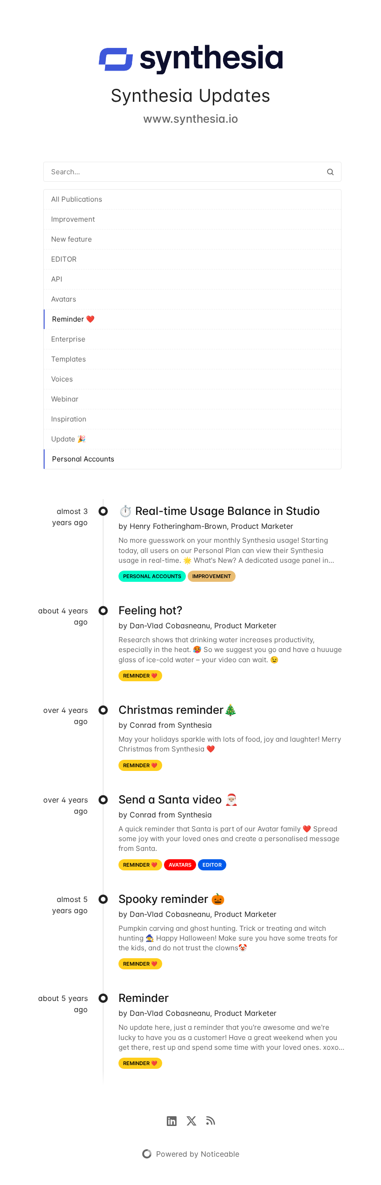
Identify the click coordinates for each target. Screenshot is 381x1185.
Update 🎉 (68, 438)
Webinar (65, 399)
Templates (68, 359)
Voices (62, 379)
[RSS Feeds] (210, 1120)
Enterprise (68, 339)
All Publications (76, 199)
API (56, 279)
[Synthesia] (190, 61)
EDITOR (64, 259)
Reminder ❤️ (73, 319)
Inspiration (68, 419)
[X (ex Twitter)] (196, 1120)
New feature (71, 239)
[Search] (330, 171)
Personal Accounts (83, 458)
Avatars (63, 299)
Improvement (73, 219)
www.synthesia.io (190, 118)
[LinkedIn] (176, 1120)
